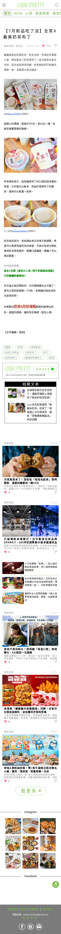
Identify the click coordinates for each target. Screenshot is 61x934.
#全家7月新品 (11, 352)
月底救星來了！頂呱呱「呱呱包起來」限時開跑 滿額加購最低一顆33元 (30, 481)
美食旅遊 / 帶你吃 (13, 46)
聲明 (23, 909)
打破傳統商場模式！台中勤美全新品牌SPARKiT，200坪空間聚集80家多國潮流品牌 (30, 541)
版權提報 (34, 909)
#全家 (20, 347)
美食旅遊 (8, 443)
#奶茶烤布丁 (11, 358)
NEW (18, 13)
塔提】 (22, 332)
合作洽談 (47, 909)
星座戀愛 (42, 13)
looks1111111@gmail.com (35, 914)
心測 (29, 13)
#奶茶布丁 (30, 352)
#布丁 (46, 352)
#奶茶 (51, 358)
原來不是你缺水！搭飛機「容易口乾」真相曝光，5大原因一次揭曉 (30, 651)
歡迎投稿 (12, 909)
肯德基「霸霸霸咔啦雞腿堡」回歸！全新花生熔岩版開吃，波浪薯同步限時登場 (30, 710)
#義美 (7, 347)
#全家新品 (35, 347)
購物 (7, 13)
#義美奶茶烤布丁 (33, 358)
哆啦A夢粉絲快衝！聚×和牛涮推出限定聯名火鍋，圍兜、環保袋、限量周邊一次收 (30, 770)
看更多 (30, 790)
